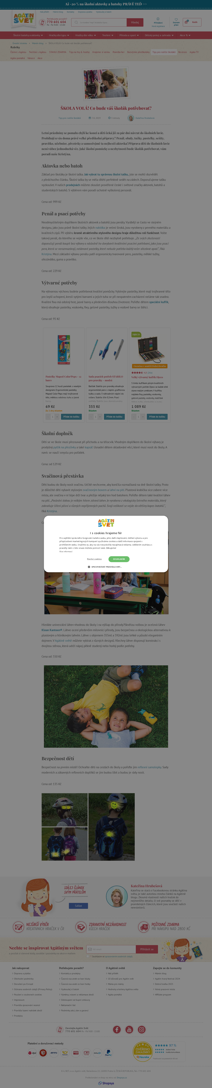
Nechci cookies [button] (94, 559)
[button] (106, 566)
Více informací (65, 551)
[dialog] (106, 544)
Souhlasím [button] (119, 559)
